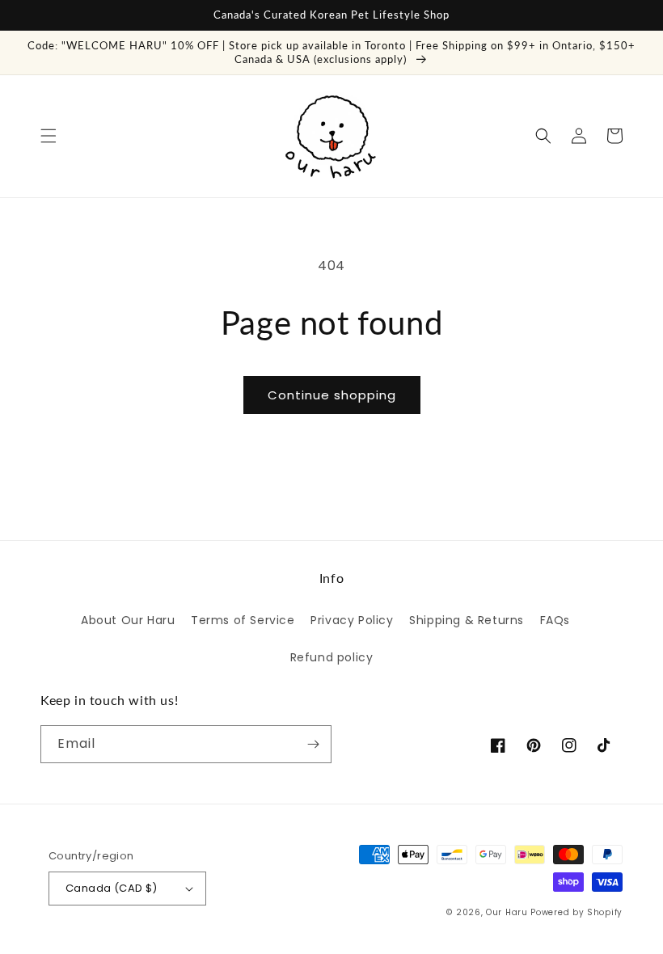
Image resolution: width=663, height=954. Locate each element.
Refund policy (332, 657)
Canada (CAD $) (111, 888)
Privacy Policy (351, 620)
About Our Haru (128, 620)
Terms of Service (243, 620)
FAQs (555, 620)
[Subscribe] (313, 744)
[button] (48, 136)
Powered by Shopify (576, 912)
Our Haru (507, 912)
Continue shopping (332, 394)
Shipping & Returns (466, 620)
